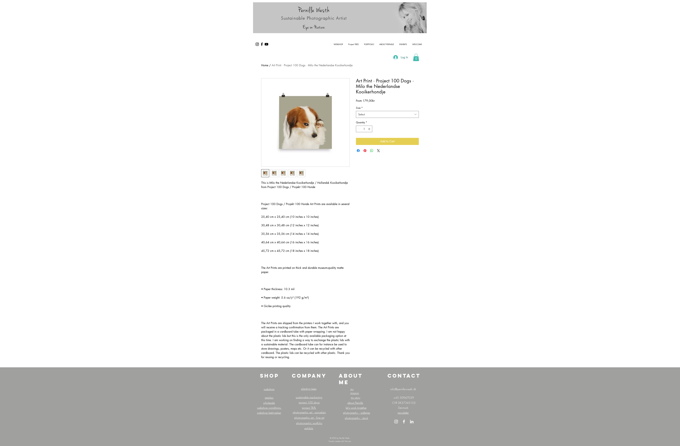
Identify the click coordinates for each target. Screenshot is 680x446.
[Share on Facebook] (358, 150)
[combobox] (387, 114)
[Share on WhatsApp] (372, 150)
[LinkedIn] (411, 421)
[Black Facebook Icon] (262, 44)
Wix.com (347, 441)
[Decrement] (358, 129)
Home (264, 65)
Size (359, 108)
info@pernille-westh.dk (403, 389)
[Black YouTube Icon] (266, 44)
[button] (416, 57)
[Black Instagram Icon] (257, 44)
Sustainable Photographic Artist (314, 18)
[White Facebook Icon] (403, 421)
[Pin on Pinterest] (365, 150)
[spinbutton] (364, 129)
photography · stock (356, 418)
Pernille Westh (314, 10)
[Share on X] (378, 150)
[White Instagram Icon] (396, 421)
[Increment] (369, 129)
